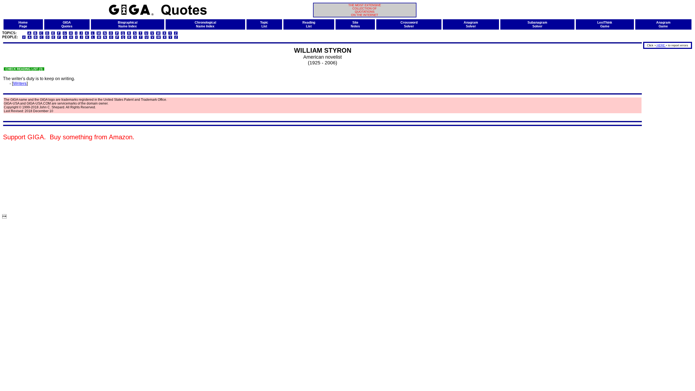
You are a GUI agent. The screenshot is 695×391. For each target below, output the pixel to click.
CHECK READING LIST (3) (24, 69)
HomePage (23, 24)
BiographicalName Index (127, 24)
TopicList (264, 24)
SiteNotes (355, 24)
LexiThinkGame (604, 24)
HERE (661, 45)
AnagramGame (663, 24)
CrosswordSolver (409, 24)
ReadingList (308, 24)
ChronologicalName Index (205, 24)
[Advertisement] (665, 131)
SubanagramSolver (537, 24)
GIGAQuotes (66, 24)
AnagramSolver (471, 24)
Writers (20, 83)
